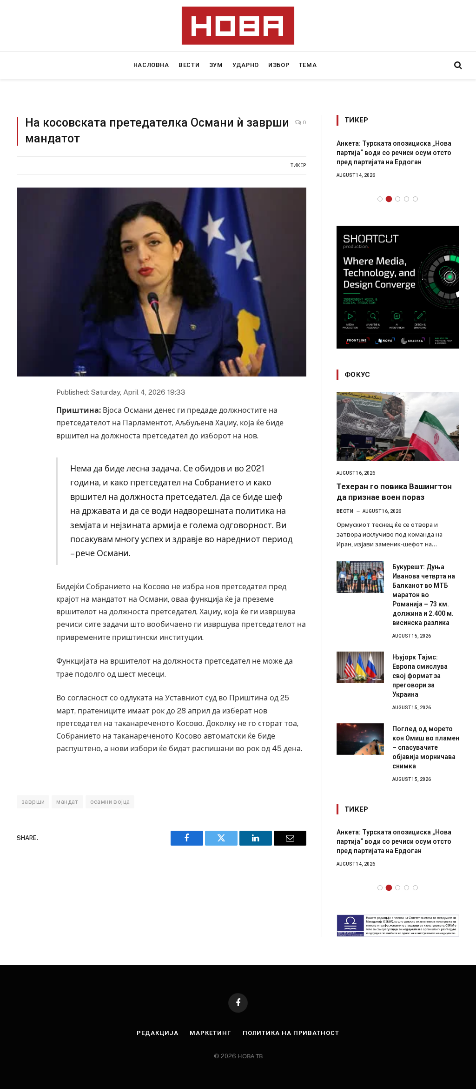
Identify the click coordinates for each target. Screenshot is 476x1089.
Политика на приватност (291, 1032)
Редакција (157, 1032)
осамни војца (110, 801)
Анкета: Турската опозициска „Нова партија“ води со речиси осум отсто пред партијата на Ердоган (394, 153)
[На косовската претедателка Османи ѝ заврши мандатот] (161, 282)
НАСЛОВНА (151, 64)
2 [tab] (388, 199)
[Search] (457, 65)
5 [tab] (415, 199)
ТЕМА (308, 64)
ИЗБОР (278, 64)
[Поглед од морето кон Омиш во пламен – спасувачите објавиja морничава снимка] (360, 739)
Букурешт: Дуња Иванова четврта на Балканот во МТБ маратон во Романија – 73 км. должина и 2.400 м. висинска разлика (423, 594)
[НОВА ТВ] (238, 25)
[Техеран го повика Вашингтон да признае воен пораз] (398, 426)
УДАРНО (245, 64)
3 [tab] (397, 199)
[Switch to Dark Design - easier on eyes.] (442, 65)
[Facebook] (25, 416)
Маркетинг (210, 1032)
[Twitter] (25, 436)
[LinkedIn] (25, 457)
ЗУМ (216, 64)
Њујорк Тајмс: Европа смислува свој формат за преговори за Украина (420, 675)
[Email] (25, 477)
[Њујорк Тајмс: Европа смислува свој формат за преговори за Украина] (360, 667)
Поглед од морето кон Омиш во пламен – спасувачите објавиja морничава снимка (425, 747)
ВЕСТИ (188, 64)
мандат (67, 801)
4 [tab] (406, 199)
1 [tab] (380, 199)
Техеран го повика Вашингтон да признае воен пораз (394, 492)
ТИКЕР (298, 165)
